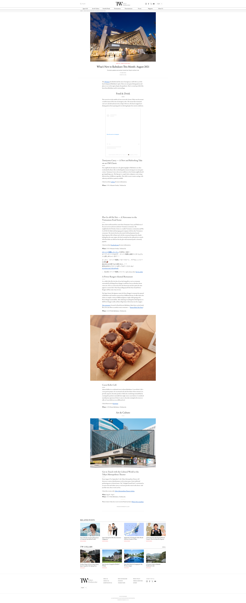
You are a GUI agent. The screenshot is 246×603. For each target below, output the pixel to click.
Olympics (107, 82)
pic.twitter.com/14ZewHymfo (110, 268)
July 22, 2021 (139, 272)
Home (81, 10)
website (113, 182)
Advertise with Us (107, 582)
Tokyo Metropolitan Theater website (124, 491)
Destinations (117, 9)
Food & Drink (106, 9)
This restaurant (106, 305)
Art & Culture (95, 9)
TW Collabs (82, 567)
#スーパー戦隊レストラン (110, 252)
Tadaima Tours (121, 582)
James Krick (123, 72)
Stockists (120, 580)
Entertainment (128, 9)
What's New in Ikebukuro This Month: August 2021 (95, 10)
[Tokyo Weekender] (88, 582)
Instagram (115, 404)
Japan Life (85, 9)
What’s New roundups (138, 502)
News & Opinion (83, 541)
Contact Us (106, 580)
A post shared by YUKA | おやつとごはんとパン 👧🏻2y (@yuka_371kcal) (123, 154)
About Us (160, 9)
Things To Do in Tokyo (125, 63)
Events (139, 9)
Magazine (150, 9)
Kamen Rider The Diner (136, 307)
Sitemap (135, 582)
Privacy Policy (136, 578)
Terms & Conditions (138, 580)
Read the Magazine (122, 578)
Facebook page (115, 245)
